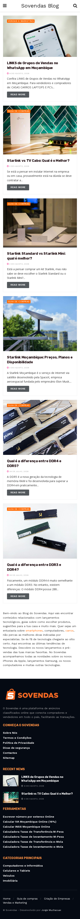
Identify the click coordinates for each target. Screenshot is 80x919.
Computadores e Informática (23, 865)
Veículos (9, 875)
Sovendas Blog (40, 5)
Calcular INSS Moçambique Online (26, 826)
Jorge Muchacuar (51, 910)
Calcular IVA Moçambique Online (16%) (29, 821)
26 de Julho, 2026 (19, 471)
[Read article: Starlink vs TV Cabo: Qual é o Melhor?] (40, 130)
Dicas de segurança (16, 747)
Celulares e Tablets (16, 870)
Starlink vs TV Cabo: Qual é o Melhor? (38, 161)
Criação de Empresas (57, 898)
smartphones (34, 630)
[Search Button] (75, 6)
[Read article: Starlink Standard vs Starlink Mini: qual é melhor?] (40, 222)
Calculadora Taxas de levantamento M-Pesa (33, 836)
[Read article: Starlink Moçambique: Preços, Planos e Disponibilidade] (40, 323)
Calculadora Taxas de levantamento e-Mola (33, 846)
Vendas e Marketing (21, 21)
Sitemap (9, 757)
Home (6, 898)
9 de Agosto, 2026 (19, 73)
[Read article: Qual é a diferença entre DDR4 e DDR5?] (40, 427)
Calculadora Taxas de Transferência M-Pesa (33, 831)
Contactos (10, 752)
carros (69, 630)
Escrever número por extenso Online (28, 816)
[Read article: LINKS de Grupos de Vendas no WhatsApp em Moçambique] (40, 36)
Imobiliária (10, 880)
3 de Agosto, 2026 (19, 166)
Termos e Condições (17, 737)
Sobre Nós (10, 732)
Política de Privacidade (18, 742)
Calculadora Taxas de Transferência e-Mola (33, 841)
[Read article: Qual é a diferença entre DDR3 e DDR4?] (40, 531)
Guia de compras (19, 111)
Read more (19, 94)
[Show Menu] (5, 6)
